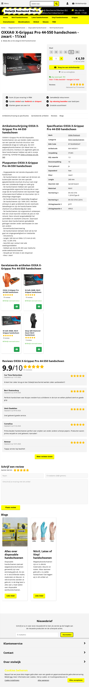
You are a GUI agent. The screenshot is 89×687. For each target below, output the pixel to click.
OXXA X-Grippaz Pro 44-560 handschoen (11, 291)
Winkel (36, 22)
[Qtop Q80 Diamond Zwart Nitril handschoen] (33, 320)
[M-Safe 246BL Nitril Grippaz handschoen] (33, 280)
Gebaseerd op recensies (75, 87)
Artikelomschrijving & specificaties (15, 116)
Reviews (54, 116)
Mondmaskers (24, 22)
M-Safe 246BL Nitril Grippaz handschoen (33, 291)
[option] (22, 64)
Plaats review (10, 507)
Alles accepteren (76, 680)
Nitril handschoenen (20, 17)
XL (65, 52)
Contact (8, 652)
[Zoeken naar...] (56, 3)
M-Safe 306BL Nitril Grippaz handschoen (11, 332)
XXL (71, 52)
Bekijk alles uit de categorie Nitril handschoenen (19, 41)
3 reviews (29, 340)
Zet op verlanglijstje (68, 72)
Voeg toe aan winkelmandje (68, 67)
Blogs (62, 116)
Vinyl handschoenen (60, 17)
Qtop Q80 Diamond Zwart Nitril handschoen (32, 333)
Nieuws (46, 22)
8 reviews (6, 338)
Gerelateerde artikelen (40, 116)
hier (11, 677)
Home (5, 17)
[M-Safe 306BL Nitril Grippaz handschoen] (11, 320)
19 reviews (6, 297)
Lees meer (10, 596)
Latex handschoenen (40, 17)
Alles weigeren (43, 680)
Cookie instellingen (12, 680)
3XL (77, 52)
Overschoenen (8, 22)
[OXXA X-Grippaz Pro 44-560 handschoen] (11, 280)
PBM (54, 22)
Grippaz (75, 17)
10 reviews (29, 297)
